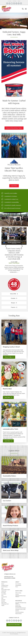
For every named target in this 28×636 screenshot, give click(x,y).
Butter (2, 584)
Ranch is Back (7, 389)
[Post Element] (14, 250)
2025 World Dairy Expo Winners (20, 596)
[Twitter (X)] (19, 3)
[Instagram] (9, 3)
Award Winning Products (10, 525)
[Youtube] (12, 3)
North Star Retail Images (20, 608)
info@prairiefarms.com (9, 574)
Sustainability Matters (9, 476)
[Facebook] (7, 3)
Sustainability (18, 585)
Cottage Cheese (4, 585)
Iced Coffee (3, 594)
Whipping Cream (5, 604)
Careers (9, 1)
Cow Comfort (7, 501)
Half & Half (3, 591)
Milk (2, 598)
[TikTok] (14, 3)
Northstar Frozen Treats (20, 609)
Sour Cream (3, 602)
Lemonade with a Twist (10, 429)
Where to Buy (18, 593)
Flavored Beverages (5, 589)
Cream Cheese (4, 586)
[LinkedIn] (21, 3)
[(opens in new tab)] (14, 69)
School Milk (17, 605)
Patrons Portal (18, 613)
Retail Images (18, 606)
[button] (23, 9)
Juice (2, 595)
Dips (2, 588)
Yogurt (2, 605)
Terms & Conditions (19, 612)
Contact (14, 1)
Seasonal (3, 599)
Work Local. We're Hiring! (10, 550)
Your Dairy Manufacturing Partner (20, 603)
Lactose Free (4, 596)
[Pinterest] (16, 3)
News (19, 1)
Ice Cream (3, 592)
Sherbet (3, 601)
